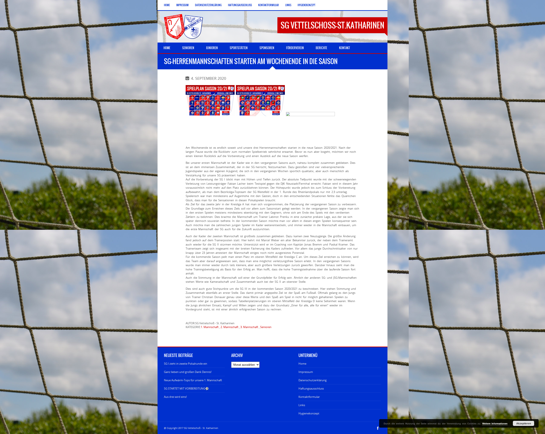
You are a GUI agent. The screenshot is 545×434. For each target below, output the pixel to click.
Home (167, 5)
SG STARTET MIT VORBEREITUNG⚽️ (186, 388)
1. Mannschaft (210, 327)
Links (288, 5)
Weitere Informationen (495, 423)
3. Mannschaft (249, 327)
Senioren (265, 327)
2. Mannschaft (229, 327)
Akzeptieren (523, 423)
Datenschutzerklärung (208, 5)
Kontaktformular (268, 5)
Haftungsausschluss (240, 5)
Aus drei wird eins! (175, 397)
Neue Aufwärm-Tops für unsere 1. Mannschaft (193, 380)
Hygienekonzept (306, 5)
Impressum (182, 5)
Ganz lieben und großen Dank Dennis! (187, 372)
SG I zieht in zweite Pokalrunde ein (185, 363)
